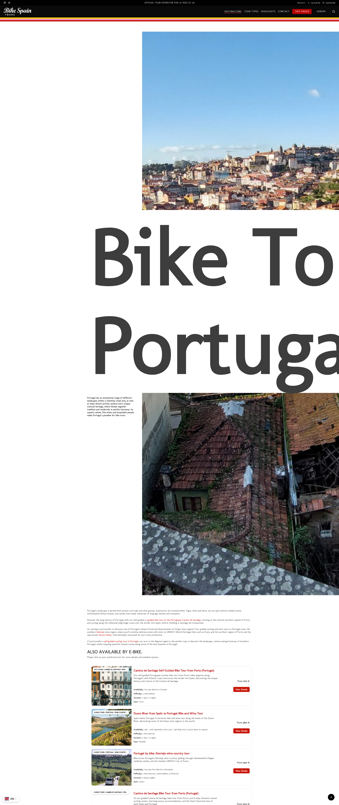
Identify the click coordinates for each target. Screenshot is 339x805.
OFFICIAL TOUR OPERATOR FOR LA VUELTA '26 (169, 2)
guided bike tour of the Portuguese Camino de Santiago (174, 620)
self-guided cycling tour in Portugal (121, 641)
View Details (241, 689)
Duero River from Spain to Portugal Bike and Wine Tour (168, 713)
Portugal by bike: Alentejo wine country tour (162, 753)
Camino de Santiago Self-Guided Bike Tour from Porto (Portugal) (174, 670)
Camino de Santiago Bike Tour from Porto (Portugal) (166, 793)
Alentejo (100, 632)
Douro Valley (105, 635)
